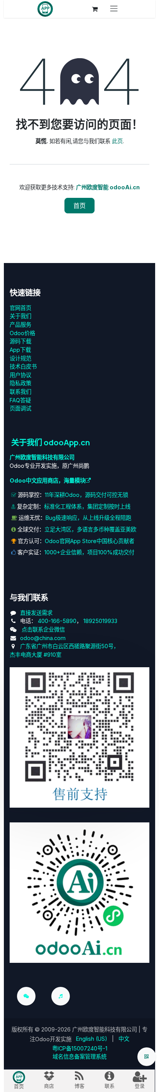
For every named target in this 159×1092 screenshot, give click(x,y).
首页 (79, 205)
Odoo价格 (22, 333)
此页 (117, 141)
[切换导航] (114, 9)
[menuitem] (91, 1038)
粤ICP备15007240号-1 (79, 1048)
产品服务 (20, 324)
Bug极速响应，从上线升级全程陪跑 (88, 517)
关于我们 (20, 316)
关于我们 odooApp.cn (50, 442)
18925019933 (100, 621)
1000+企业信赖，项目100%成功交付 (89, 552)
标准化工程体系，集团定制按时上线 (87, 506)
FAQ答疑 (20, 400)
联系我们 (20, 391)
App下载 (20, 349)
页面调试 (20, 408)
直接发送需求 (36, 612)
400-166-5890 (57, 621)
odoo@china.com (43, 638)
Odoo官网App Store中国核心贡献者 (89, 541)
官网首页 (20, 308)
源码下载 (20, 341)
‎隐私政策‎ (20, 383)
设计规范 (20, 358)
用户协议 (20, 375)
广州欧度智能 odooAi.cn (108, 187)
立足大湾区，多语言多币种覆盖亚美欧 (90, 529)
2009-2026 (56, 1029)
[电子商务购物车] (94, 9)
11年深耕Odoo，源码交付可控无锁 (86, 494)
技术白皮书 (23, 366)
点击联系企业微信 (43, 629)
